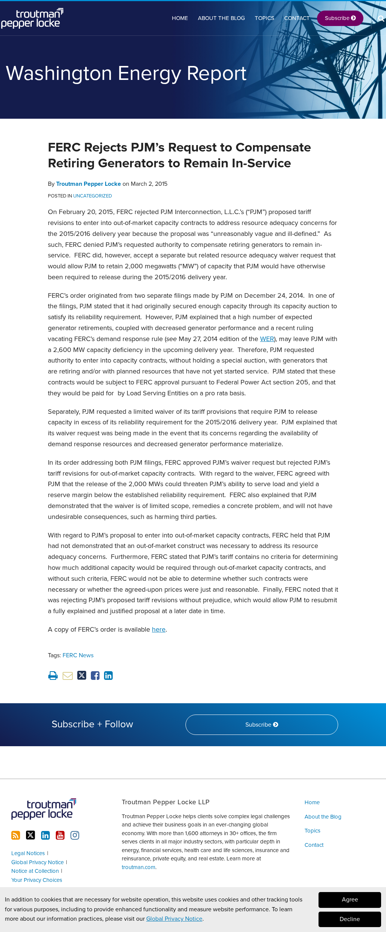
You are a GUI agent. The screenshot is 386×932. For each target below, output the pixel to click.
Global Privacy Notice (174, 919)
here (158, 629)
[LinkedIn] (45, 835)
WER (267, 339)
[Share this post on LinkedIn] (108, 675)
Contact (297, 18)
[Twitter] (30, 835)
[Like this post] (95, 675)
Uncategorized (92, 196)
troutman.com (138, 867)
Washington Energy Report (126, 73)
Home (180, 18)
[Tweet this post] (81, 675)
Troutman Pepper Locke (88, 184)
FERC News (78, 655)
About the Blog (221, 18)
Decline (350, 919)
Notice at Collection (35, 871)
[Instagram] (74, 835)
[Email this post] (68, 675)
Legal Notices (28, 853)
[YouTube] (60, 835)
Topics (264, 18)
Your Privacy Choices (36, 880)
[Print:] (53, 676)
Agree (350, 899)
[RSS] (15, 835)
